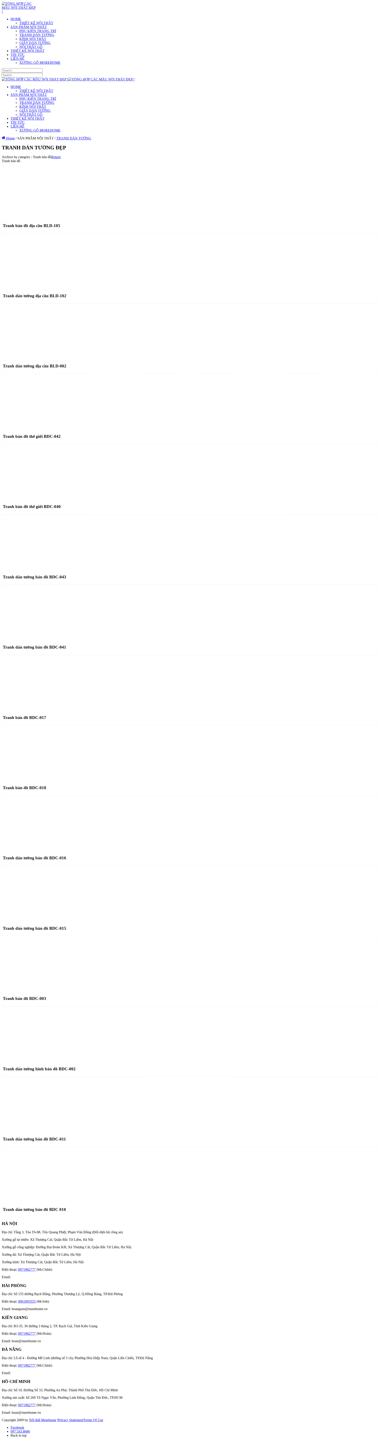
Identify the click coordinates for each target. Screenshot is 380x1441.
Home (10, 138)
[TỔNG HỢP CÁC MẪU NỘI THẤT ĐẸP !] (19, 11)
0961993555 (27, 1301)
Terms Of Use (93, 1420)
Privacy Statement (70, 1420)
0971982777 (27, 1269)
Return (56, 157)
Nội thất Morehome (42, 1420)
